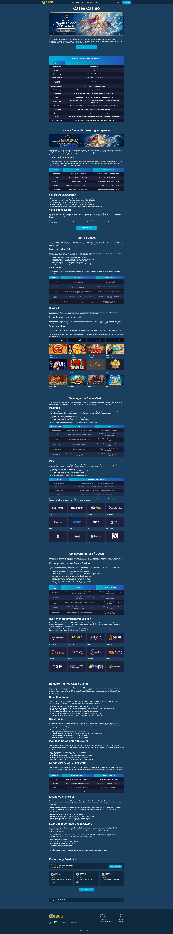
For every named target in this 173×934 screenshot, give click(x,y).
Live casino (76, 340)
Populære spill (57, 340)
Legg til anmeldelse (115, 866)
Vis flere (86, 889)
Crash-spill (95, 340)
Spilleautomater (114, 340)
